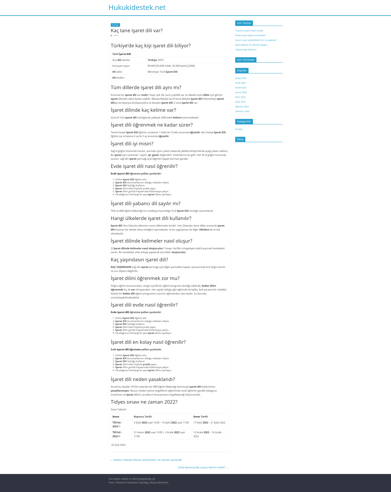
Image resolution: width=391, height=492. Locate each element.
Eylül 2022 (240, 101)
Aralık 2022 (241, 87)
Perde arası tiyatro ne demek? (250, 35)
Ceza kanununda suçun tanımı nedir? (203, 467)
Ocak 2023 (240, 82)
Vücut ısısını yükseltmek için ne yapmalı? (256, 40)
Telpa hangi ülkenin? (245, 49)
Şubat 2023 (241, 78)
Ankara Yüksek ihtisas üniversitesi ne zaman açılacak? (146, 460)
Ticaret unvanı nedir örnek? (249, 30)
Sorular (115, 25)
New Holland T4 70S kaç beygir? (251, 44)
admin (116, 35)
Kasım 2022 (241, 92)
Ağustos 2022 (242, 106)
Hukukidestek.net (137, 7)
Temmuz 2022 (242, 111)
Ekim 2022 (240, 97)
